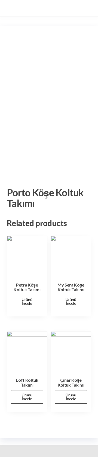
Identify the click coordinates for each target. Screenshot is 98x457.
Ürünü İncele (27, 301)
